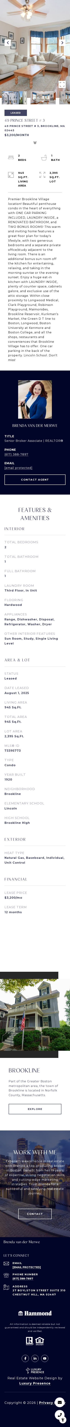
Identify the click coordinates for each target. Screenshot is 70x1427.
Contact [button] (35, 1214)
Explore (35, 1109)
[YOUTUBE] (44, 1358)
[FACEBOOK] (25, 1358)
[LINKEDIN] (35, 1358)
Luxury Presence (35, 1383)
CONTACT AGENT (35, 479)
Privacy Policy (52, 1403)
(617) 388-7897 (16, 454)
